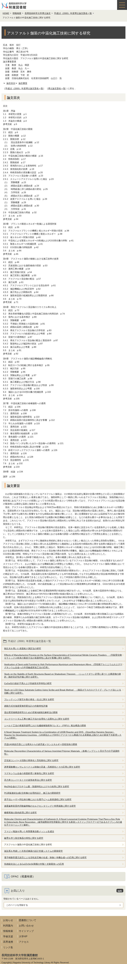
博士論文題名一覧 (56, 88)
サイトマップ (26, 931)
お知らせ (8, 920)
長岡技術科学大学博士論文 (38, 13)
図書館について (27, 920)
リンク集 (8, 947)
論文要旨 (23, 83)
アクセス (24, 942)
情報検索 (17, 13)
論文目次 (11, 83)
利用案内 (8, 925)
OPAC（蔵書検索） (23, 876)
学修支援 (8, 936)
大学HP (23, 936)
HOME (6, 13)
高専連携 (8, 942)
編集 (120, 891)
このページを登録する (17, 905)
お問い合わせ (26, 925)
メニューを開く (122, 5)
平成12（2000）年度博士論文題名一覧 (73, 13)
